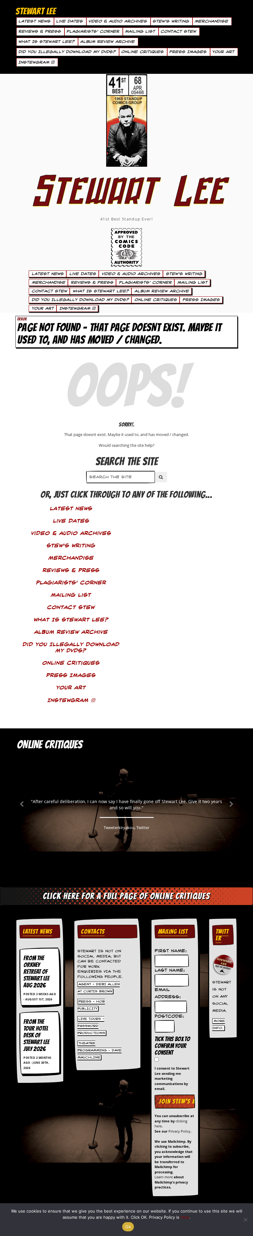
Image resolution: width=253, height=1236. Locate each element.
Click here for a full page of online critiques (126, 896)
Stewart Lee (126, 199)
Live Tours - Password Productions (91, 1025)
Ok (128, 1226)
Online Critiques (142, 52)
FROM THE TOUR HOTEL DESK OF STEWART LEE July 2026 (36, 1035)
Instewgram (34, 62)
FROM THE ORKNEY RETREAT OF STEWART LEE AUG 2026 (36, 972)
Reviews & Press (39, 31)
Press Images (187, 52)
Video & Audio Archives (117, 21)
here (184, 1217)
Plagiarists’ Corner (92, 31)
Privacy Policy (179, 1131)
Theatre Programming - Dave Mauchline (99, 1050)
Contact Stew (178, 31)
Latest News (34, 21)
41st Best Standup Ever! (126, 219)
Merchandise (211, 21)
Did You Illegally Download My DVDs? (66, 52)
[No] (245, 1220)
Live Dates (69, 21)
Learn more (164, 1177)
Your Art (223, 52)
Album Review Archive (107, 42)
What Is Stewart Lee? (46, 42)
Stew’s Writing (170, 21)
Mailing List (140, 31)
